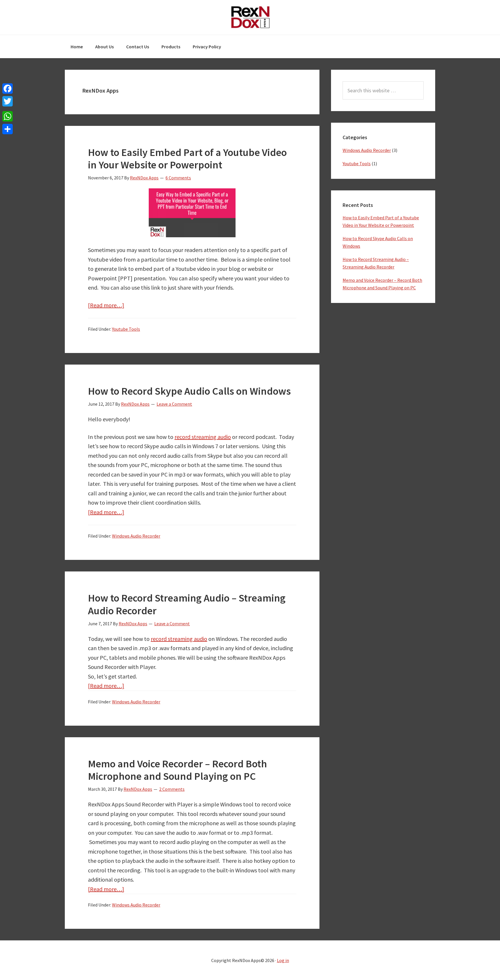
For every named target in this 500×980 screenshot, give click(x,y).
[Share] (7, 129)
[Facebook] (7, 88)
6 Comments (178, 178)
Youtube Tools (126, 329)
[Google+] (7, 109)
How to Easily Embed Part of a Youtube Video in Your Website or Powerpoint (187, 158)
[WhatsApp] (7, 116)
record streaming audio (202, 436)
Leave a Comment (174, 404)
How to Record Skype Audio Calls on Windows (189, 391)
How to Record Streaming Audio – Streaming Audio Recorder (187, 604)
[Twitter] (7, 101)
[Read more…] (106, 305)
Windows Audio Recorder (136, 536)
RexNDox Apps (250, 17)
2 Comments (172, 789)
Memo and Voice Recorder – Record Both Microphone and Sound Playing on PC (177, 770)
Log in (283, 960)
